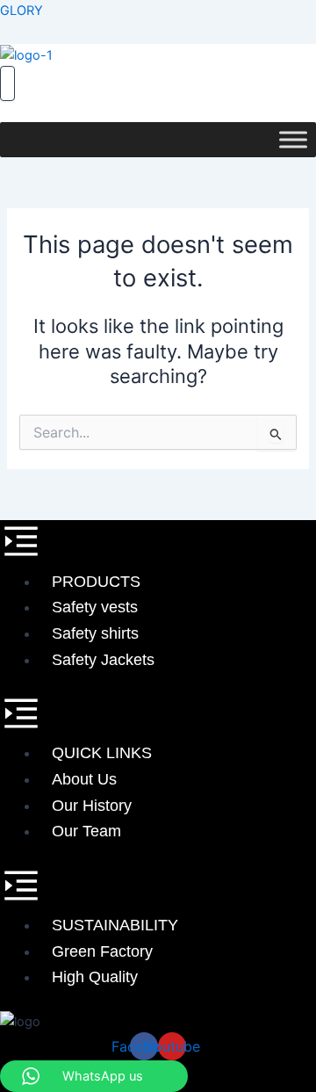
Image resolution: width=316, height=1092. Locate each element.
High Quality (95, 977)
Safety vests (95, 607)
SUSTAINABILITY (115, 925)
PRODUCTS (96, 581)
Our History (92, 805)
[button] (158, 544)
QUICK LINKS (102, 753)
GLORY (21, 10)
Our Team (86, 831)
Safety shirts (95, 633)
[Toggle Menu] (293, 139)
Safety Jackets (103, 660)
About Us (84, 779)
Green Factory (102, 951)
